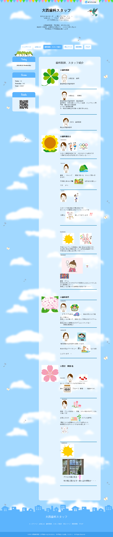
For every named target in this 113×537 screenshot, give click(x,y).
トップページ (26, 47)
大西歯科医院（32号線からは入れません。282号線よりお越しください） (52, 534)
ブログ (88, 47)
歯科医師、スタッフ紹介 (53, 47)
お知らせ (38, 47)
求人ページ (68, 47)
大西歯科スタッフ (56, 10)
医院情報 (79, 47)
